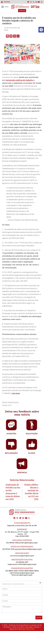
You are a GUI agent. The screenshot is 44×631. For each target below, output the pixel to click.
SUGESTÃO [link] (11, 434)
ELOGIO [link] (31, 453)
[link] (41, 29)
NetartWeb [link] (30, 629)
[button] (7, 36)
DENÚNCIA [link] (22, 473)
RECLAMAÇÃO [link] (11, 453)
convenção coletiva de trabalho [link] (19, 80)
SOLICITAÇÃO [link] (32, 434)
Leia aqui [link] (16, 393)
